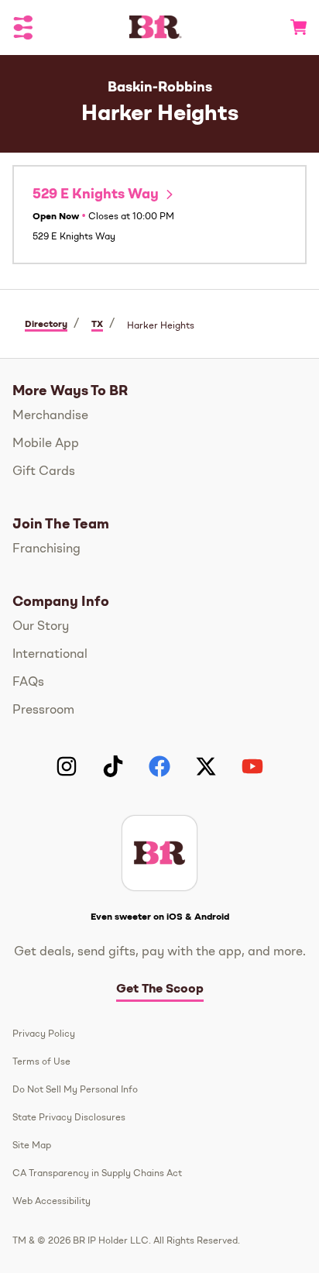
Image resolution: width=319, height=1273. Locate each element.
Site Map (31, 1146)
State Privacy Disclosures (68, 1118)
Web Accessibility (51, 1201)
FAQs (28, 682)
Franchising (46, 549)
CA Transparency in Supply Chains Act (97, 1173)
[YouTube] (252, 766)
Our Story (40, 627)
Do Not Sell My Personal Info (75, 1090)
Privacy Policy (43, 1034)
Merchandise (50, 416)
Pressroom (43, 710)
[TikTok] (113, 766)
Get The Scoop (160, 989)
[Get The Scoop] (159, 853)
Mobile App (45, 444)
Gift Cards (43, 472)
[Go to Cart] (292, 27)
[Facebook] (159, 766)
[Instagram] (66, 766)
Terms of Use (41, 1062)
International (49, 655)
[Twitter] (206, 766)
